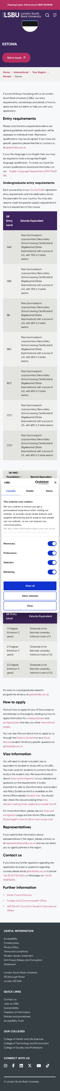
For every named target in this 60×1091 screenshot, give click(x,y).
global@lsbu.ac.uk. (16, 147)
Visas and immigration (22, 778)
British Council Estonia (19, 895)
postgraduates (11, 722)
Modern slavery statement (18, 955)
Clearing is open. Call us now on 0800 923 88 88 (30, 5)
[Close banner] (55, 482)
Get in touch (14, 57)
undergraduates (35, 718)
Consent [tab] (10, 491)
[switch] (52, 553)
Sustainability (11, 1007)
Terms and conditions (16, 951)
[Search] (48, 15)
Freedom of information (17, 1012)
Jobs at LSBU (11, 1003)
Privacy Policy (11, 947)
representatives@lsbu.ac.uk (21, 843)
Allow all (30, 585)
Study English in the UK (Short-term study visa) (28, 819)
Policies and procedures (17, 1016)
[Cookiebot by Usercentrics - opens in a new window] (36, 483)
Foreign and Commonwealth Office (27, 900)
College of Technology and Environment (26, 1043)
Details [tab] (30, 491)
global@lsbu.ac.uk (39, 694)
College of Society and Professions (23, 1047)
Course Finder (37, 189)
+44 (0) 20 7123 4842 (13, 875)
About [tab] (49, 491)
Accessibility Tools (14, 1020)
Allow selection (30, 596)
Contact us (10, 999)
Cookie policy (11, 942)
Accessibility (10, 938)
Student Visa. (33, 795)
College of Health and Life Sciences (23, 1039)
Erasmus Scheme (25, 737)
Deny (30, 605)
